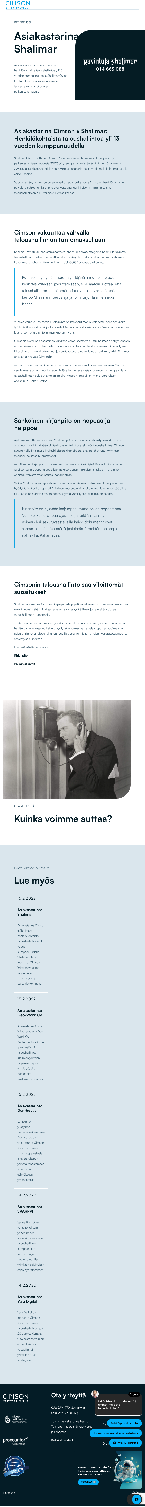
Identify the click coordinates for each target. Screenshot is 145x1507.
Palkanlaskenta (24, 664)
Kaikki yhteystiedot (63, 1440)
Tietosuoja (9, 1492)
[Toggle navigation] (135, 4)
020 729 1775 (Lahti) (64, 1413)
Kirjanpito (21, 655)
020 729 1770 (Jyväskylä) (68, 1407)
